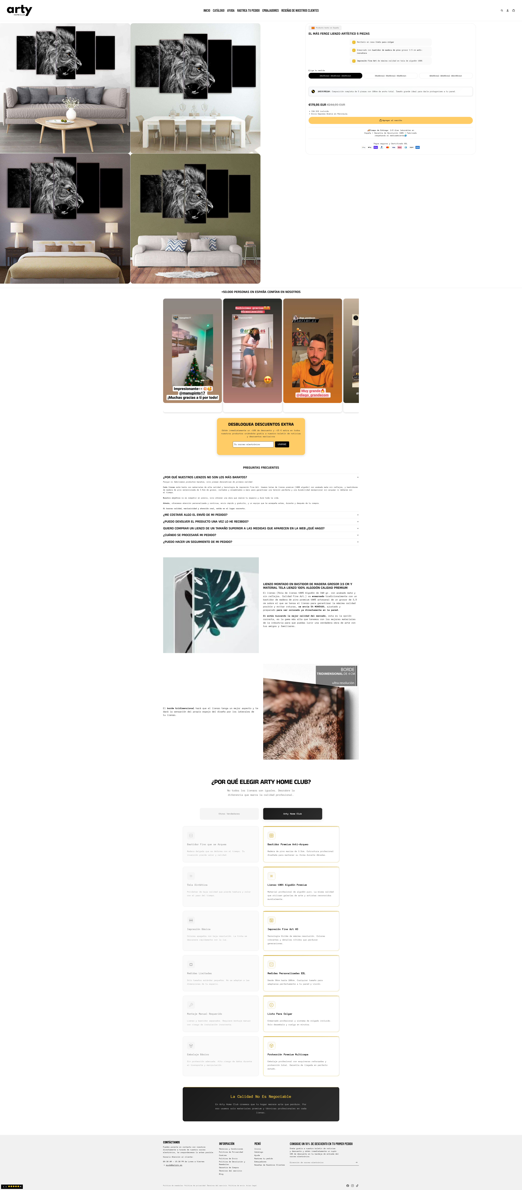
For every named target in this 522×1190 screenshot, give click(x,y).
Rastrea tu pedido (263, 1159)
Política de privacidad (195, 1185)
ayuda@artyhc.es (174, 1165)
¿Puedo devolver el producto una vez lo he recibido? (205, 521)
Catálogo (258, 1152)
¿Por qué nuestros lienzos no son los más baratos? (205, 477)
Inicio (257, 1149)
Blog (221, 1174)
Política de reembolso (173, 1185)
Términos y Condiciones (231, 1149)
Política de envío (237, 1185)
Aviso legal (251, 1185)
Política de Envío (228, 1159)
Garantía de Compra (229, 1167)
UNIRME (282, 444)
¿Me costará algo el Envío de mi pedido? (195, 515)
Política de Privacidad (231, 1152)
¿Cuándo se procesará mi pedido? (189, 535)
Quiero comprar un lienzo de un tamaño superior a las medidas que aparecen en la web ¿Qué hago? (243, 528)
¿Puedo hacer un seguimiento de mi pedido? (197, 542)
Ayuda (257, 1155)
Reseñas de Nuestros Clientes (269, 1165)
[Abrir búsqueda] (502, 10)
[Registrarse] (356, 1162)
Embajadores (260, 1162)
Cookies (223, 1155)
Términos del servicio (230, 1171)
